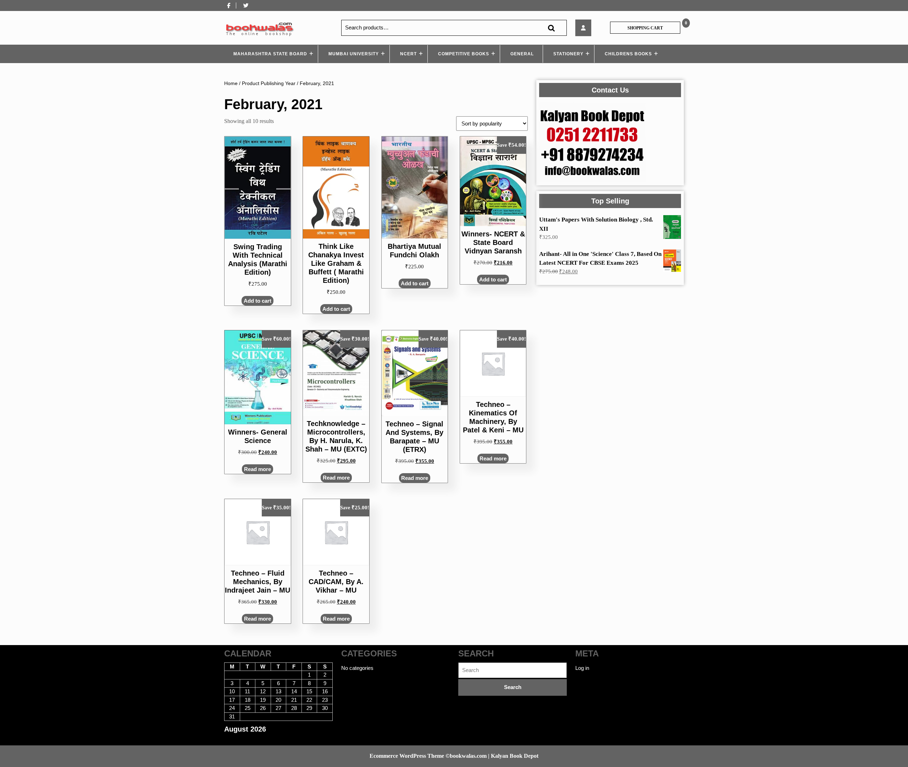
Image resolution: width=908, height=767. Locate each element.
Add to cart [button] (257, 301)
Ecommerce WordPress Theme (407, 756)
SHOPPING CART (645, 28)
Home (231, 83)
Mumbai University (353, 53)
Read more (257, 469)
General (522, 53)
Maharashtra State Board (270, 53)
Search (551, 27)
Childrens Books (628, 53)
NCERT (408, 53)
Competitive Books (463, 53)
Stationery (568, 53)
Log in (582, 668)
